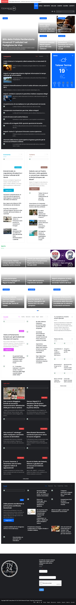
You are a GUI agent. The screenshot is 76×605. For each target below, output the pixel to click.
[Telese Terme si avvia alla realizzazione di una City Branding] (30, 193)
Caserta (59, 5)
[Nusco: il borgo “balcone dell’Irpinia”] (58, 374)
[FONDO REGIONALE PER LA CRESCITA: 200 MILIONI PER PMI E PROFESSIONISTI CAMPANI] (7, 231)
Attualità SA (43, 36)
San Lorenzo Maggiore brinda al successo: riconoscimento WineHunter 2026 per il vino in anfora (19, 41)
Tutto (37, 56)
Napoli (41, 5)
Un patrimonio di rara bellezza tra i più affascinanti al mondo (24, 104)
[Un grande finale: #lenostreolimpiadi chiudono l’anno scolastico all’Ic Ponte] (4, 356)
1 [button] (37, 310)
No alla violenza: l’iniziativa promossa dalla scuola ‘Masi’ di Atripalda (41, 325)
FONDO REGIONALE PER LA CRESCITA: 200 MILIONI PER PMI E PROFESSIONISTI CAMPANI (17, 234)
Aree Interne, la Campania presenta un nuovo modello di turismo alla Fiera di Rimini (38, 205)
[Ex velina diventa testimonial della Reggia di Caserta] (33, 212)
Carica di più (26, 478)
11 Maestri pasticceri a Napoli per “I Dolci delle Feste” (66, 493)
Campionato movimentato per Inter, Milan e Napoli (21, 110)
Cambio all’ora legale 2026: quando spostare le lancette (22, 123)
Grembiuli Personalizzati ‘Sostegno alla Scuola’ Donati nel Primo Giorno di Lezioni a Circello (41, 336)
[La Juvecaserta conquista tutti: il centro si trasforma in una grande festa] (13, 258)
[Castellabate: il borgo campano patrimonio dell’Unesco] (58, 344)
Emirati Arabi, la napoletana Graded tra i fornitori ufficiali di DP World (12, 174)
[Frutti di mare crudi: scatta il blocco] (4, 119)
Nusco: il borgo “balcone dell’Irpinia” (58, 380)
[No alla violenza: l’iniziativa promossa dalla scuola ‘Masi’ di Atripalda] (27, 321)
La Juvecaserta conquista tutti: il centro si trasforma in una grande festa (13, 263)
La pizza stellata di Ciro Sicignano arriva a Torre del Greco (13, 527)
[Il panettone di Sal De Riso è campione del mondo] (52, 499)
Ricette (66, 485)
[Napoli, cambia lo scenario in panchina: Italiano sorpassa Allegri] (7, 98)
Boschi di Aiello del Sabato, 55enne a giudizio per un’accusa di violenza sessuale (65, 44)
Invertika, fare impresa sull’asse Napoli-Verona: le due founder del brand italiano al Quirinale (12, 211)
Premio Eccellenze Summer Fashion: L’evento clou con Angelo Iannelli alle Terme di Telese (13, 301)
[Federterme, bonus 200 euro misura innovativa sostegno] (33, 223)
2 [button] (38, 310)
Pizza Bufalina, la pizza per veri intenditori (18, 538)
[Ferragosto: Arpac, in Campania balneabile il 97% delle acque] (33, 233)
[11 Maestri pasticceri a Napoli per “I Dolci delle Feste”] (52, 490)
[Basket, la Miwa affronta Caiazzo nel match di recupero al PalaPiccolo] (62, 276)
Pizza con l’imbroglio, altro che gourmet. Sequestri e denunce (42, 503)
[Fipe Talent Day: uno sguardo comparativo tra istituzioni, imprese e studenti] (27, 356)
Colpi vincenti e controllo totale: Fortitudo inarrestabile (61, 263)
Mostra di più (63, 385)
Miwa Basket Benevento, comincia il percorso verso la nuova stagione (64, 27)
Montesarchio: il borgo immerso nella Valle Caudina (68, 367)
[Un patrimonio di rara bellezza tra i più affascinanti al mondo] (4, 106)
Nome (41, 568)
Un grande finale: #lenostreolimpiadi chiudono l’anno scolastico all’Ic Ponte (18, 359)
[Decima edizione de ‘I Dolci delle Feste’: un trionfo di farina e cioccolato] (28, 490)
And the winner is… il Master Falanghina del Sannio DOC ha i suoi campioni (36, 302)
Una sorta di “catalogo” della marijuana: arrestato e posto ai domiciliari (46, 27)
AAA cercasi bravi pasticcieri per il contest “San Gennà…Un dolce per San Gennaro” (66, 530)
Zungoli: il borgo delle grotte (67, 350)
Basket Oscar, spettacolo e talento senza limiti (37, 264)
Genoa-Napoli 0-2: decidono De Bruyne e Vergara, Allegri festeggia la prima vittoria (36, 404)
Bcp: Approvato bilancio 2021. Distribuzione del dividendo (12, 204)
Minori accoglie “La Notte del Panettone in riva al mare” (60, 510)
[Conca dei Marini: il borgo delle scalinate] (68, 374)
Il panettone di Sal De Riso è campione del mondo (66, 502)
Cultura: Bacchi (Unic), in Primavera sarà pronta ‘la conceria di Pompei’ (17, 222)
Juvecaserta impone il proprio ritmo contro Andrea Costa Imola (35, 280)
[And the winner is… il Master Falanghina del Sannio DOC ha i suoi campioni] (38, 297)
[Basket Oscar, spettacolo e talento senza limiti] (38, 258)
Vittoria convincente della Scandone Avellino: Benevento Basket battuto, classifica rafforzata (13, 279)
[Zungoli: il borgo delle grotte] (68, 344)
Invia (41, 589)
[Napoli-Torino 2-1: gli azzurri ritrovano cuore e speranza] (4, 134)
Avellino (53, 5)
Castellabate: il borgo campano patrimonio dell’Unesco (58, 352)
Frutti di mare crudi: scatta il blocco (15, 117)
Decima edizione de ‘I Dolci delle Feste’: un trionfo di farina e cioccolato (42, 493)
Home (36, 5)
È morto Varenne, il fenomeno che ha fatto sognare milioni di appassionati (26, 1)
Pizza (55, 485)
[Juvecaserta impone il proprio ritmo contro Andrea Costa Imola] (38, 276)
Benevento (47, 5)
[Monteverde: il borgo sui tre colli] (58, 360)
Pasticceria (50, 485)
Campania (41, 56)
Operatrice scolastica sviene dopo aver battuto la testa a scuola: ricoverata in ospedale (41, 348)
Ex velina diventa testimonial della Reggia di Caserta (42, 214)
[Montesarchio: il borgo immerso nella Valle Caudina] (68, 360)
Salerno (65, 5)
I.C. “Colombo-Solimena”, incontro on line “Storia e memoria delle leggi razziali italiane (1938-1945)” (19, 371)
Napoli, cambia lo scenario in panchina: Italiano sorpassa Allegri (25, 94)
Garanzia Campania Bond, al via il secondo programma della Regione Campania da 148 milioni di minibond (12, 197)
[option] (38, 33)
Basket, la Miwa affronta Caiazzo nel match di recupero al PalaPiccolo (61, 280)
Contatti (71, 5)
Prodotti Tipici (60, 485)
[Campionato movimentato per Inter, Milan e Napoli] (4, 113)
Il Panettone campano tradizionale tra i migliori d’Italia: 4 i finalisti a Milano (37, 528)
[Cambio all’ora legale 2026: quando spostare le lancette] (4, 125)
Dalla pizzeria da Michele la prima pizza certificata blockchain (13, 506)
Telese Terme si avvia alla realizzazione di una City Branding (43, 196)
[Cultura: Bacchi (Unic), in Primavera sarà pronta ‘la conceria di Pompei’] (7, 219)
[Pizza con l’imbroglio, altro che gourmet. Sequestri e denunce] (28, 499)
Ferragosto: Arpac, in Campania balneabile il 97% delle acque (42, 235)
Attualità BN (6, 18)
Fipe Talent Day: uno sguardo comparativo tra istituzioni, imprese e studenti (41, 359)
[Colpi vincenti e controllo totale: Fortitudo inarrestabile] (62, 258)
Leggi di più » (8, 190)
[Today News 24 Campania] (8, 9)
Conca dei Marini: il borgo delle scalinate (68, 380)
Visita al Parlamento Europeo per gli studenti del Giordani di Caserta (13, 337)
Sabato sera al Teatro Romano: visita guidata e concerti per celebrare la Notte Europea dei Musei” (38, 175)
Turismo (32, 155)
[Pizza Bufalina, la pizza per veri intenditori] (4, 537)
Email (41, 575)
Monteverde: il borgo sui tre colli (58, 366)
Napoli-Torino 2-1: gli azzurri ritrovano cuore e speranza (22, 131)
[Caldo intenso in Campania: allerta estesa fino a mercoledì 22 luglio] (7, 67)
